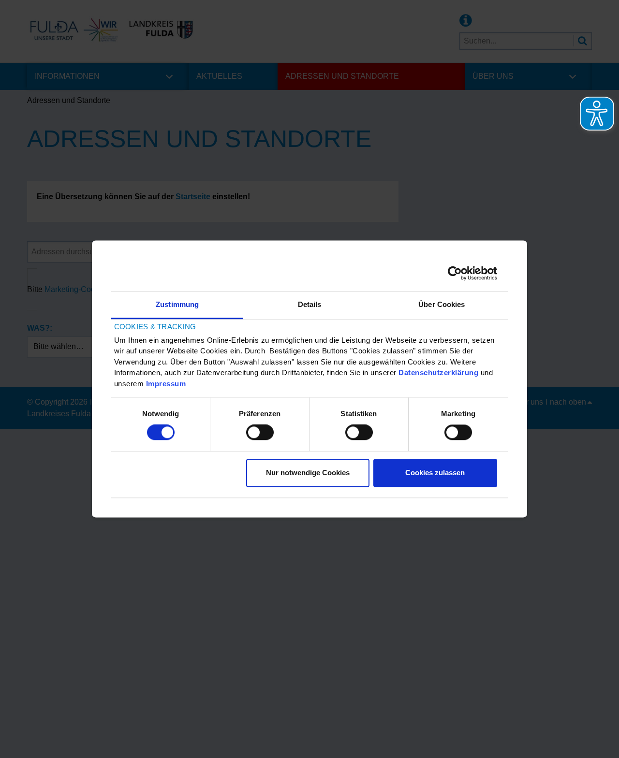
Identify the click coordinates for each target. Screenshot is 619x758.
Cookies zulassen (435, 472)
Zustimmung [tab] (177, 304)
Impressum (166, 383)
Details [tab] (310, 304)
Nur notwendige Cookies (308, 472)
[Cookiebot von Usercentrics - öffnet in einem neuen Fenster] (455, 273)
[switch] (260, 432)
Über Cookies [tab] (441, 304)
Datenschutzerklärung (438, 373)
